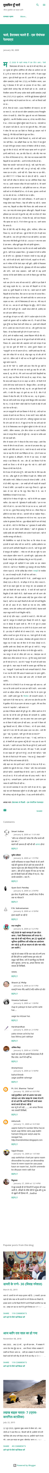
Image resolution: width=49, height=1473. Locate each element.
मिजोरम (26, 696)
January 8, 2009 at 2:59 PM (26, 890)
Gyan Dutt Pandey (20, 887)
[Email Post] (5, 811)
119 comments (19, 1313)
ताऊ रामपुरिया (16, 925)
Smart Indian (17, 831)
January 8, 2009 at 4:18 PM (26, 911)
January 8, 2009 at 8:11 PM (26, 985)
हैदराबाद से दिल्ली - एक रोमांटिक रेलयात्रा (27, 802)
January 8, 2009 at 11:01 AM (27, 834)
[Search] (37, 5)
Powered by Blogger (26, 1465)
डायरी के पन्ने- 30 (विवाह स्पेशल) (22, 1284)
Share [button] (39, 811)
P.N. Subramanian (20, 908)
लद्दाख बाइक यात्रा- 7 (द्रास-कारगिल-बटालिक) (20, 1414)
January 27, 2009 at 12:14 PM (27, 1183)
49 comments (19, 1446)
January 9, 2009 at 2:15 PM (26, 1029)
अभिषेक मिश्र (16, 1047)
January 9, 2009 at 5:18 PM (26, 1070)
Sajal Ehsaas (17, 1150)
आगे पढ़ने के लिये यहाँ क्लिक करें (14, 1317)
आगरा (38, 844)
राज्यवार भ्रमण (8, 16)
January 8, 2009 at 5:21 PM (26, 928)
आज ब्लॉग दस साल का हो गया (20, 1333)
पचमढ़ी (35, 571)
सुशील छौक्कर (16, 855)
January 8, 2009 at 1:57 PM (26, 858)
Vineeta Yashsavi (19, 1000)
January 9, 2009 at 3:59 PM (26, 1050)
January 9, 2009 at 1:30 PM (26, 1003)
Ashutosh (15, 1121)
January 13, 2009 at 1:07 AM (27, 1153)
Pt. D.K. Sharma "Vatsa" (22, 1088)
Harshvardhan (18, 1026)
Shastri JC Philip (18, 982)
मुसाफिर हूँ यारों (11, 5)
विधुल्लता (14, 1180)
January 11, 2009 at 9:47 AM (27, 1124)
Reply (14, 848)
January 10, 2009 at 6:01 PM (26, 1091)
